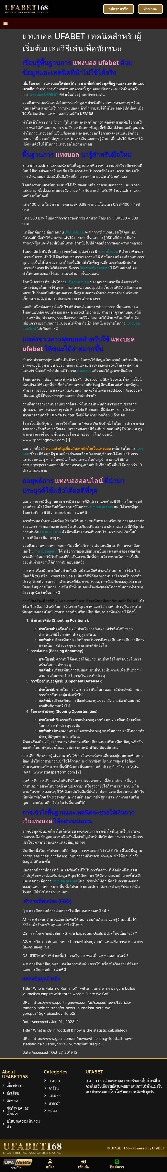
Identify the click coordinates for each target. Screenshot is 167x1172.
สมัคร (50, 1166)
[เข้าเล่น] (83, 1161)
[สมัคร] (50, 1161)
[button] (5, 23)
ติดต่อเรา (117, 1166)
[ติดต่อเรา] (116, 1161)
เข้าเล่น (83, 1166)
